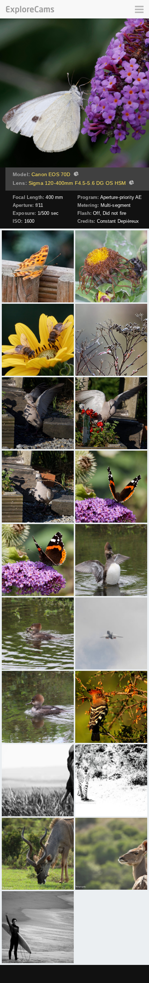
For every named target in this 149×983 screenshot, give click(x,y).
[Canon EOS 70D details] (75, 175)
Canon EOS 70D (50, 174)
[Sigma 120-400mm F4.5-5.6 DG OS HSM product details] (130, 183)
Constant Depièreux (118, 221)
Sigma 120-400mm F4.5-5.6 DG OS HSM (77, 183)
